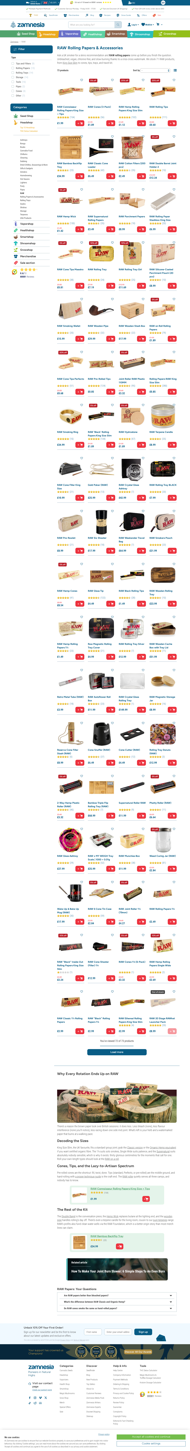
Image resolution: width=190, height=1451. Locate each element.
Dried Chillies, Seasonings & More (34, 165)
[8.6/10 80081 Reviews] (30, 269)
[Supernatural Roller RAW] (132, 787)
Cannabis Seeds (66, 1370)
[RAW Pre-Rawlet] (70, 522)
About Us (90, 1389)
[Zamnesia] (37, 25)
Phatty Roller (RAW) (160, 802)
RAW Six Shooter (97, 538)
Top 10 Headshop (27, 127)
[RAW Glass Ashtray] (70, 840)
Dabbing (23, 161)
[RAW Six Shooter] (101, 522)
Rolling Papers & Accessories (32, 197)
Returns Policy (119, 1398)
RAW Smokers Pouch (160, 538)
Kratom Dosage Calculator (150, 1382)
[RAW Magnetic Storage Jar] (163, 681)
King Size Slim (70, 62)
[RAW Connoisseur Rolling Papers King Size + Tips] (70, 91)
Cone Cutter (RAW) (129, 750)
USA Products (25, 218)
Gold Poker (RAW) (98, 485)
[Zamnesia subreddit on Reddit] (35, 1403)
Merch (62, 1402)
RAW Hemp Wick (66, 216)
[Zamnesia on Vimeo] (40, 1397)
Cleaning (23, 158)
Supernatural (163, 1151)
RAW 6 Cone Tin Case (99, 909)
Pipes (22, 189)
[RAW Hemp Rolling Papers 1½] (70, 628)
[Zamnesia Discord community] (40, 1403)
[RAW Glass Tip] (101, 575)
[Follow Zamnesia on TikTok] (29, 1403)
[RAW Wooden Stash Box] (132, 310)
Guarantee (117, 1407)
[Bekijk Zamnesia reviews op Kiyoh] (14, 271)
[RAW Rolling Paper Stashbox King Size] (163, 200)
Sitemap (89, 1416)
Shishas (23, 207)
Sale (61, 1411)
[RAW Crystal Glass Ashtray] (132, 469)
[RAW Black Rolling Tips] (132, 575)
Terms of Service (79, 1340)
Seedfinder (90, 1370)
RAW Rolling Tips (158, 106)
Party (22, 186)
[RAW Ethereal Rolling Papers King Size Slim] (132, 1002)
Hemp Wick (112, 1216)
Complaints (117, 1411)
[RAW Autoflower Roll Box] (101, 681)
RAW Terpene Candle (161, 432)
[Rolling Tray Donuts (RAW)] (163, 734)
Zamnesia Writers (93, 1402)
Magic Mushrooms (67, 1393)
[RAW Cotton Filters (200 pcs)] (132, 147)
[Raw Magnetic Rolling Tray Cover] (101, 628)
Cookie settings (151, 1443)
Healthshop (27, 230)
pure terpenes (160, 1220)
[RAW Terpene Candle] (163, 416)
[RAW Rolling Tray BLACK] (163, 469)
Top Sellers (90, 1384)
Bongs (22, 143)
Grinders (23, 172)
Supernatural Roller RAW (132, 802)
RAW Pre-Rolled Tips (99, 379)
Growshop (26, 249)
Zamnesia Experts (93, 1407)
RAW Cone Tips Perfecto (70, 379)
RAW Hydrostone (128, 432)
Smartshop (27, 236)
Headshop (26, 122)
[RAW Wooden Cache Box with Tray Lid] (163, 628)
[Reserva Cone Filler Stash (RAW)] (70, 734)
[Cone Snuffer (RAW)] (101, 734)
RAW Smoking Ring (67, 432)
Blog (88, 1375)
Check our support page (42, 1390)
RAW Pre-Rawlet (66, 538)
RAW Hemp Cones (67, 590)
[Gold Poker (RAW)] (101, 469)
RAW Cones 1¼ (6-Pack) (132, 961)
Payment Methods (120, 1379)
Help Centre (117, 1370)
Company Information (122, 1375)
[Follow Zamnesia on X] (45, 1397)
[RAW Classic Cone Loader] (101, 147)
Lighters (23, 182)
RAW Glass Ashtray (67, 856)
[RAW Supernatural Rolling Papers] (101, 200)
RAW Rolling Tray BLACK (163, 485)
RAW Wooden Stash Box (132, 326)
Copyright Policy (119, 1416)
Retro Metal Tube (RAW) (70, 697)
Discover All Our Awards (138, 1351)
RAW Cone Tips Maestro (70, 269)
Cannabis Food (26, 150)
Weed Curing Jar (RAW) (162, 856)
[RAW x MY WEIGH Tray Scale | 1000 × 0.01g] (101, 840)
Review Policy (118, 1402)
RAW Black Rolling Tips (131, 590)
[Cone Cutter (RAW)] (132, 734)
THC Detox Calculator (29, 131)
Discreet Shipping (93, 1411)
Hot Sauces (25, 179)
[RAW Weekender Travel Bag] (132, 522)
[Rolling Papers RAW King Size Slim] (163, 363)
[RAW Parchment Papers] (132, 200)
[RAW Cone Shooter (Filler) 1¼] (101, 946)
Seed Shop (26, 116)
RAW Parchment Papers (132, 216)
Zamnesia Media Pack (95, 1398)
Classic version (135, 1147)
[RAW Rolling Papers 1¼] (163, 893)
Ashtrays (23, 140)
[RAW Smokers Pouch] (163, 522)
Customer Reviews (93, 1393)
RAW (22, 193)
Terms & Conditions (121, 1389)
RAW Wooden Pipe (98, 326)
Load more (116, 1052)
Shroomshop (27, 243)
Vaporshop (26, 223)
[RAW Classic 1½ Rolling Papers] (70, 1002)
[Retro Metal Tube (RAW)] (70, 681)
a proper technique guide (88, 1176)
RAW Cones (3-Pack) (99, 106)
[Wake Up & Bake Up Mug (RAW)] (70, 893)
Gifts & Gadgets (26, 168)
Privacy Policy (65, 1340)
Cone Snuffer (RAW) (99, 750)
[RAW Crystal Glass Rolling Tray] (132, 681)
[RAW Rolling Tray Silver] (132, 628)
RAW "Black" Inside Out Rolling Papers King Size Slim (70, 965)
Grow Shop (64, 1398)
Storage (23, 211)
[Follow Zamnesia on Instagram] (35, 1397)
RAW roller (127, 1176)
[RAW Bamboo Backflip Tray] (70, 147)
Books (22, 147)
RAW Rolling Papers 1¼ (162, 909)
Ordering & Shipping (121, 1384)
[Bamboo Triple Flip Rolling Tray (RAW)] (101, 787)
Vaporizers (64, 1379)
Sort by (136, 70)
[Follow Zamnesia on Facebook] (29, 1397)
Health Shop (65, 1384)
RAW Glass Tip (96, 590)
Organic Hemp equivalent (163, 1147)
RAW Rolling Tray (97, 269)
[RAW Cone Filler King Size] (70, 469)
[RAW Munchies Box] (132, 840)
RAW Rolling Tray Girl (130, 269)
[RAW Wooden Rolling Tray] (163, 575)
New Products (92, 1379)
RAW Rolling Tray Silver (131, 644)
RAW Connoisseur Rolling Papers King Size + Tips (70, 110)
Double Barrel (68, 1216)
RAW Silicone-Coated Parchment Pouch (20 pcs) (161, 273)
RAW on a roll (112, 1158)
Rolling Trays (25, 200)
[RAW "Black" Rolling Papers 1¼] (101, 1002)
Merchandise (28, 256)
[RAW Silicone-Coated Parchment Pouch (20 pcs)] (163, 253)
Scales (23, 204)
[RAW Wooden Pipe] (101, 310)
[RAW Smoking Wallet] (70, 310)
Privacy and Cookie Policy (123, 1393)
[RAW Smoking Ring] (70, 416)
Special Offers (65, 1407)
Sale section (27, 262)
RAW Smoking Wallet (68, 326)
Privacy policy (104, 1434)
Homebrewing (26, 175)
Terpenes (24, 214)
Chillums (23, 154)
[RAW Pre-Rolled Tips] (101, 363)
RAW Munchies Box (129, 856)
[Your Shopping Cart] (160, 24)
